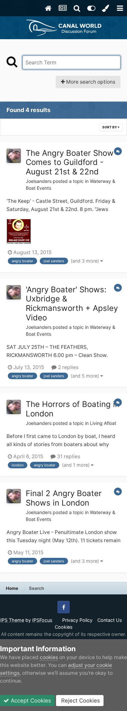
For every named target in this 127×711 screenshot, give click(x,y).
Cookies (64, 627)
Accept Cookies (30, 700)
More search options (90, 82)
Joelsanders (38, 181)
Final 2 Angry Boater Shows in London (64, 498)
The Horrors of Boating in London (73, 408)
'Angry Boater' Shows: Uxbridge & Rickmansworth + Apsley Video (72, 303)
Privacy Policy (77, 620)
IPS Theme (12, 620)
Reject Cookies (80, 700)
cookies (49, 657)
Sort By (110, 127)
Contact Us (109, 620)
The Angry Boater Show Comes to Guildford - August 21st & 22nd (70, 162)
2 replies (67, 367)
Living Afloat (103, 423)
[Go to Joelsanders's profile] (14, 156)
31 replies (68, 456)
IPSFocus (42, 620)
